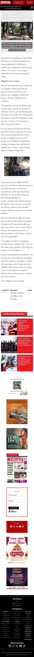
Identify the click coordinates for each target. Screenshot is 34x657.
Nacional (4, 292)
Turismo (17, 637)
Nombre (10, 501)
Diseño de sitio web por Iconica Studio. (17, 654)
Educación (6, 631)
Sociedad (5, 621)
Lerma (28, 621)
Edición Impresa (17, 603)
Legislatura (6, 619)
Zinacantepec (28, 619)
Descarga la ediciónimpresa (19, 2)
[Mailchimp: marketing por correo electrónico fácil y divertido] (12, 512)
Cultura (17, 621)
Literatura (17, 623)
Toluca (28, 615)
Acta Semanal (17, 605)
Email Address (13, 495)
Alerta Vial (28, 639)
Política (5, 611)
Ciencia (17, 635)
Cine (17, 625)
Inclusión (17, 615)
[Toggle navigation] (32, 7)
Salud (6, 633)
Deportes (28, 637)
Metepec (28, 617)
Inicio (17, 601)
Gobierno (6, 613)
